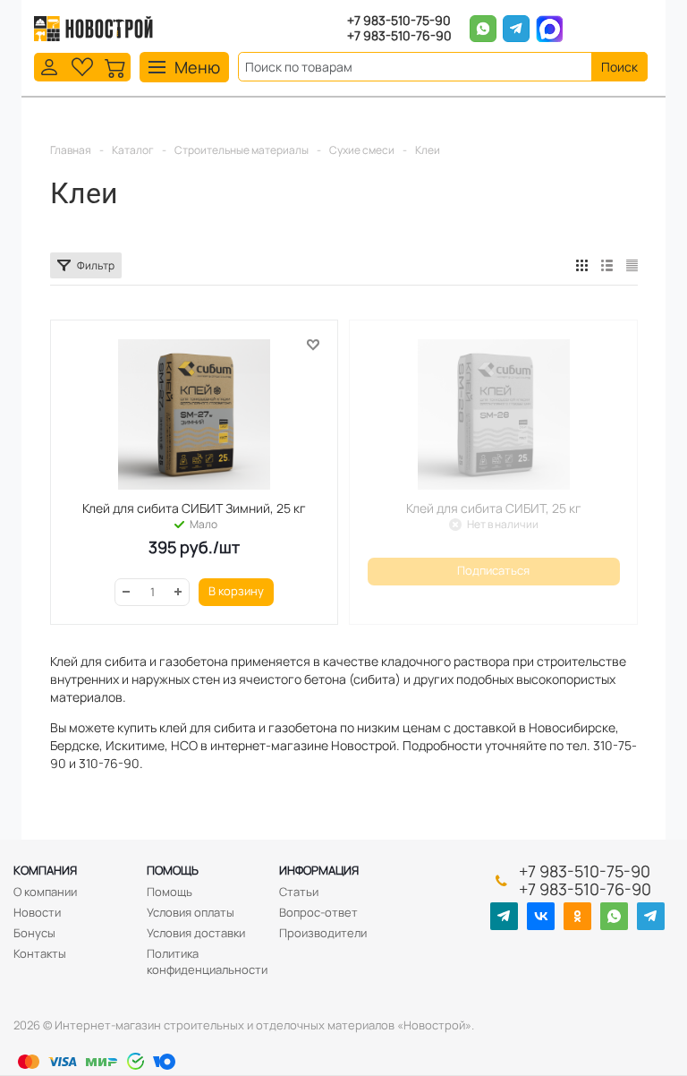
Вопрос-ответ (318, 912)
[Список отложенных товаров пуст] (82, 65)
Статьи (298, 892)
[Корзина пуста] (115, 65)
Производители (323, 933)
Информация (319, 870)
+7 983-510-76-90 (399, 36)
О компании (45, 892)
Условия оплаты (190, 912)
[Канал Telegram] (504, 916)
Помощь (173, 870)
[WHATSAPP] (614, 916)
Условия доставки (196, 933)
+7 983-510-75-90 (399, 21)
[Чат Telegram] (651, 916)
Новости (37, 912)
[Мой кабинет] (49, 65)
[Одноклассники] (577, 916)
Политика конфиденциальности (207, 961)
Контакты (39, 953)
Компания (45, 870)
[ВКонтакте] (541, 916)
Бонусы (34, 933)
